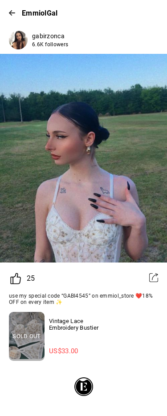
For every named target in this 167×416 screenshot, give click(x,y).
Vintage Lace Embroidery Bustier (73, 324)
